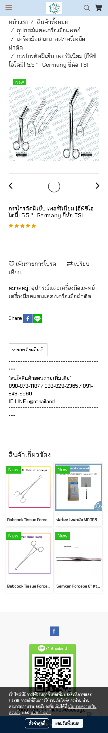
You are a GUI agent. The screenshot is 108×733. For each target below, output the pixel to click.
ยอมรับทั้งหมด (67, 723)
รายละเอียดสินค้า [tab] (28, 350)
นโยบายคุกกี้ (41, 712)
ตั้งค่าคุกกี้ (37, 723)
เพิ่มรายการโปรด (35, 263)
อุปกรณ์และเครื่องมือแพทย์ (63, 287)
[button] (85, 8)
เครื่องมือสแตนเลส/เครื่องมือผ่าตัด (50, 296)
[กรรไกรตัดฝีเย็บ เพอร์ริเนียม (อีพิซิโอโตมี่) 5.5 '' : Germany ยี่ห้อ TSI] (54, 124)
